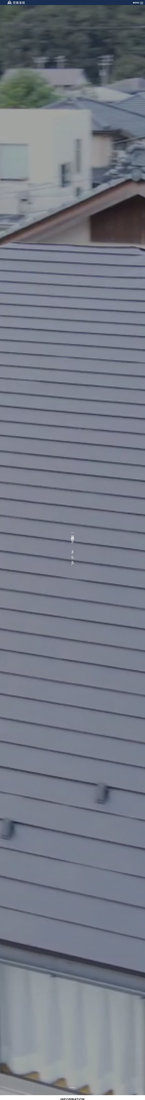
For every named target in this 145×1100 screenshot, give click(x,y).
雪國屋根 (18, 2)
